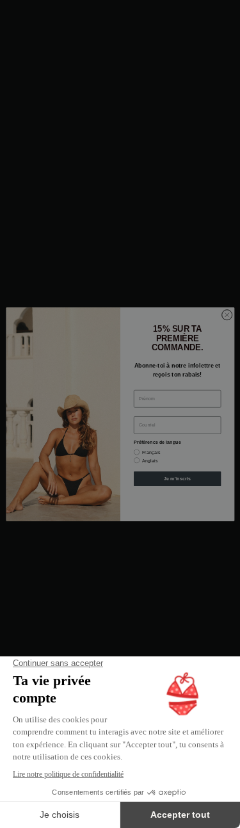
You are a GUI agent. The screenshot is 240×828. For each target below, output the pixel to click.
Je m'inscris (177, 478)
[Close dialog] (226, 314)
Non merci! (177, 498)
